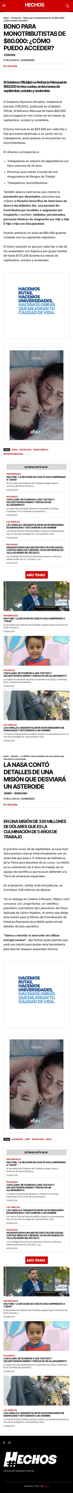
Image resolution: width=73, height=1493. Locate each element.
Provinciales (13, 474)
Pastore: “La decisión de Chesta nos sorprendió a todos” (36, 478)
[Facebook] (4, 1443)
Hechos (12, 66)
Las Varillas (13, 522)
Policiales (12, 497)
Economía (16, 17)
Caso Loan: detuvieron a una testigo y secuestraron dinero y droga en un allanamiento (30, 502)
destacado (25, 449)
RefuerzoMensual (13, 454)
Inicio (6, 17)
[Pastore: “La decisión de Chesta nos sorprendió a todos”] (36, 596)
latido (46, 1486)
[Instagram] (9, 1443)
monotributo (40, 449)
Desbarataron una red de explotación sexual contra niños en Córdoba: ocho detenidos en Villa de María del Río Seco (34, 550)
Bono (15, 449)
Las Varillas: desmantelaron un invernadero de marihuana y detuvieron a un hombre (35, 526)
